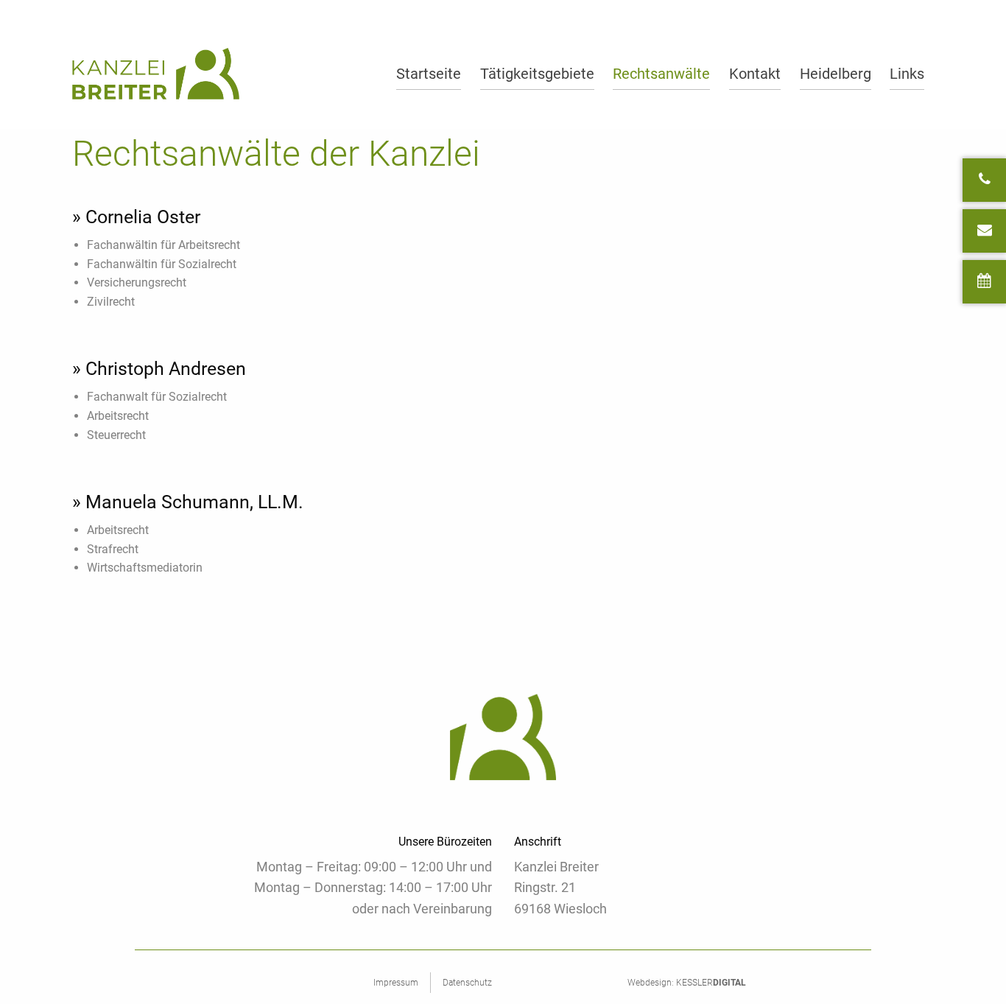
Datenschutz (467, 982)
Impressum (395, 982)
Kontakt (755, 74)
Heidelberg (835, 74)
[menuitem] (429, 73)
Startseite (428, 74)
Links (907, 74)
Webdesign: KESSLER (686, 982)
